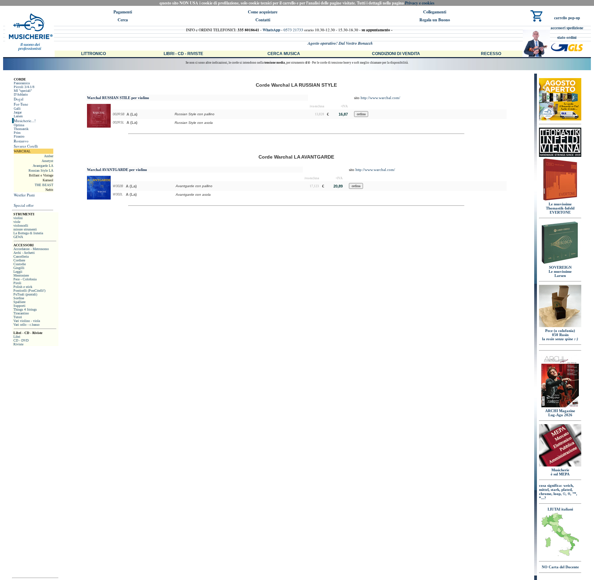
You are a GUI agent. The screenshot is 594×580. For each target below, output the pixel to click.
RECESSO (491, 53)
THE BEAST (44, 185)
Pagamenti (122, 12)
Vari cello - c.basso (26, 324)
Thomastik (21, 129)
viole (16, 222)
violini (18, 218)
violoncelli (20, 225)
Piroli (17, 283)
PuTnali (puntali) (25, 294)
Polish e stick (22, 287)
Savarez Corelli (26, 146)
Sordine (18, 298)
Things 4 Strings (25, 309)
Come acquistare (262, 12)
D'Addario (21, 94)
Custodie (19, 264)
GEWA (18, 237)
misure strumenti (25, 229)
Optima (19, 125)
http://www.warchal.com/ (380, 98)
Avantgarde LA (43, 166)
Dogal (18, 98)
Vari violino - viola (26, 321)
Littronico (93, 53)
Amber (48, 156)
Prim (17, 133)
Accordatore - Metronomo (31, 249)
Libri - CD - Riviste (183, 53)
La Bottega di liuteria (28, 233)
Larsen (18, 116)
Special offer (24, 205)
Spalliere (19, 302)
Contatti (262, 20)
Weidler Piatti (24, 194)
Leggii (17, 271)
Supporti (19, 306)
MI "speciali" (23, 91)
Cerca (123, 20)
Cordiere (19, 260)
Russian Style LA (41, 170)
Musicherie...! (25, 120)
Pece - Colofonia (24, 279)
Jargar (18, 112)
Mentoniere (21, 275)
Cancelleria (21, 256)
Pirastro (19, 136)
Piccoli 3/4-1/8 (24, 87)
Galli (17, 108)
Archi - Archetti (24, 253)
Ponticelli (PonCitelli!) (29, 290)
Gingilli (18, 268)
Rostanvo (21, 140)
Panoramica (22, 83)
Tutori (17, 317)
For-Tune (21, 104)
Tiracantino (21, 313)
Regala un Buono (434, 20)
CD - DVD (21, 340)
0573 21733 (293, 29)
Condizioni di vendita (396, 53)
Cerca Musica (283, 53)
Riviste (18, 344)
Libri (16, 337)
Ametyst (47, 161)
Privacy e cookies (419, 3)
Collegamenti (434, 12)
